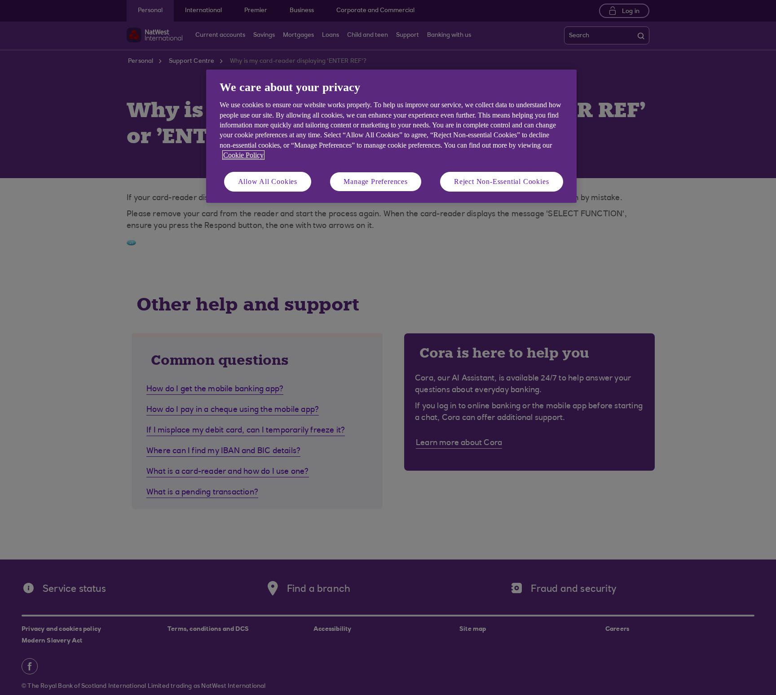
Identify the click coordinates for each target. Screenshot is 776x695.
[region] (391, 136)
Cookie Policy (243, 155)
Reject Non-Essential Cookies (501, 181)
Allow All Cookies (268, 181)
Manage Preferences (375, 181)
